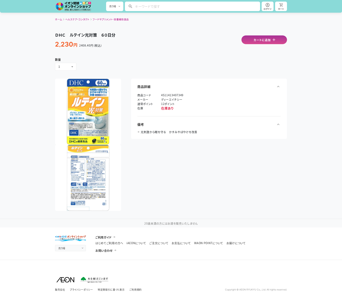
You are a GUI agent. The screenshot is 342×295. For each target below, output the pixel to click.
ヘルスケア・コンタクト (77, 19)
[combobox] (65, 67)
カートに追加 (262, 40)
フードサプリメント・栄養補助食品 (111, 19)
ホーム (58, 19)
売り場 (112, 6)
